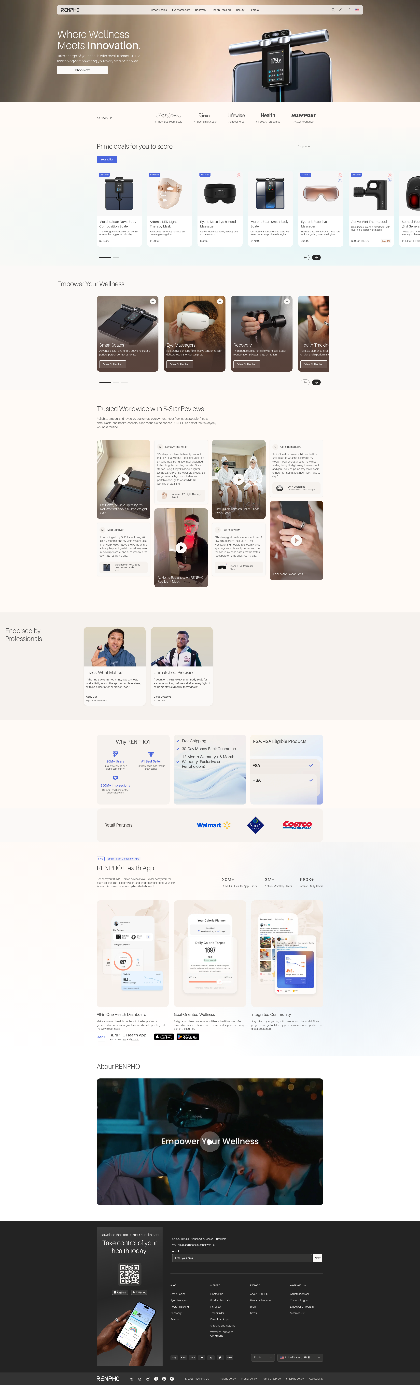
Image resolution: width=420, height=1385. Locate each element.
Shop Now (82, 70)
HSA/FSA (215, 1306)
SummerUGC (297, 1313)
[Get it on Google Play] (188, 1036)
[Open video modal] (210, 1141)
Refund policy (228, 1378)
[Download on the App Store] (164, 1036)
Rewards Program (260, 1300)
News (253, 1313)
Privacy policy (249, 1378)
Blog (253, 1306)
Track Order (217, 1313)
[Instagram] (132, 1379)
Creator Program (299, 1300)
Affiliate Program (299, 1294)
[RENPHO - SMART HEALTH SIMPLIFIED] (108, 1378)
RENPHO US (202, 1378)
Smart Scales (177, 1294)
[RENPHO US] (70, 10)
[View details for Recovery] (287, 301)
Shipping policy (295, 1378)
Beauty (174, 1319)
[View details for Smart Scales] (153, 301)
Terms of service (271, 1378)
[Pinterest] (164, 1379)
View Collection (112, 364)
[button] (305, 257)
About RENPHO (259, 1294)
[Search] (333, 10)
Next (318, 1258)
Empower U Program (302, 1306)
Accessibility (316, 1378)
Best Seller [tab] (107, 159)
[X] (140, 1379)
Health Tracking (179, 1306)
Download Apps (219, 1319)
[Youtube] (148, 1379)
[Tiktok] (172, 1379)
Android (135, 1039)
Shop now (304, 146)
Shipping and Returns (222, 1325)
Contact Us (216, 1294)
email (175, 1251)
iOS (124, 1039)
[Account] (341, 9)
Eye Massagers (179, 1300)
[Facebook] (156, 1379)
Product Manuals (220, 1300)
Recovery (176, 1313)
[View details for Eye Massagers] (220, 301)
